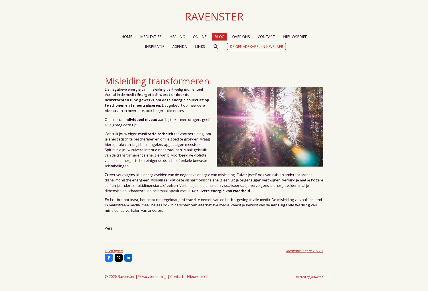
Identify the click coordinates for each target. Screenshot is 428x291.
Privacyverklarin (151, 276)
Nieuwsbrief (197, 276)
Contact (176, 276)
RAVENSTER (214, 16)
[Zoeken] (215, 46)
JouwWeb (317, 277)
